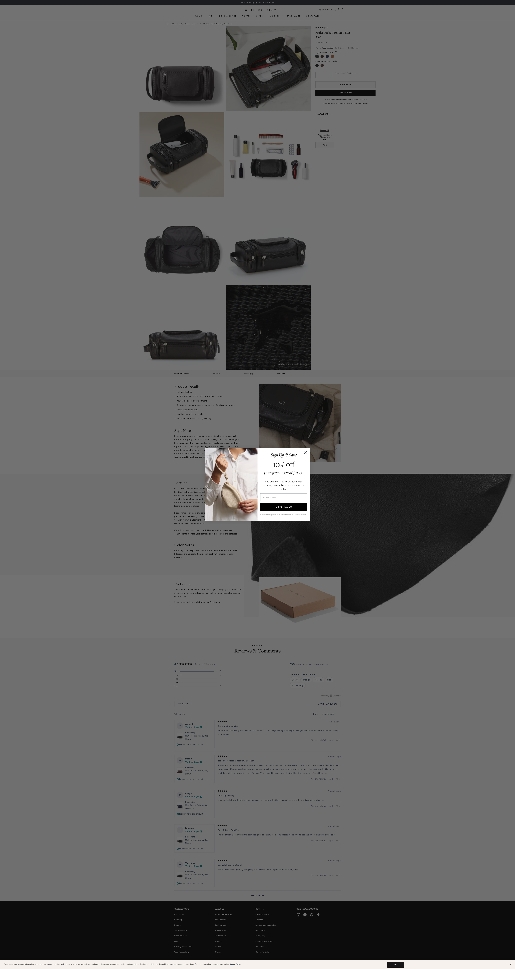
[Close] (511, 964)
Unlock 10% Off (284, 506)
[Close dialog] (305, 452)
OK (395, 965)
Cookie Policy (235, 964)
